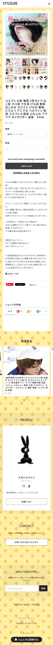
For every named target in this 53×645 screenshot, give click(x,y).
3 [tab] (29, 400)
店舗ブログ (26, 501)
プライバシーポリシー (26, 618)
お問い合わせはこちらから (26, 542)
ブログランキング (21, 604)
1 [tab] (24, 400)
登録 (43, 588)
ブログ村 (35, 604)
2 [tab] (26, 400)
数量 (7, 142)
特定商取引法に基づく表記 (26, 623)
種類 (7, 128)
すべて (10, 311)
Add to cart (26, 166)
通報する (32, 285)
